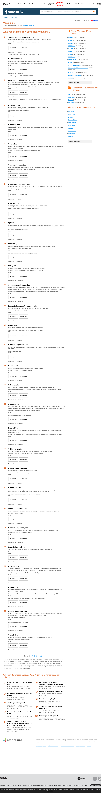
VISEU (70, 62)
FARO (70, 54)
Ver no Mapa (23, 47)
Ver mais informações (29, 25)
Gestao (70, 128)
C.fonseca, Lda (14, 404)
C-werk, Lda (12, 144)
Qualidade (71, 133)
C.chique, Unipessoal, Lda (18, 344)
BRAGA (70, 43)
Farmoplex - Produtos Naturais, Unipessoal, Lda (26, 80)
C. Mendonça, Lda (15, 449)
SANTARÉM (72, 59)
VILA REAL (71, 72)
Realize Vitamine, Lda (16, 59)
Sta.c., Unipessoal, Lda (16, 547)
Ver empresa (13, 47)
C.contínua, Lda (14, 125)
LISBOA (70, 37)
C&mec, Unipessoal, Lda (17, 611)
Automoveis (72, 131)
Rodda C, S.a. (13, 366)
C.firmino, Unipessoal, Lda (18, 528)
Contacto (89, 745)
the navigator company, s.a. (17, 703)
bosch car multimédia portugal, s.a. (51, 691)
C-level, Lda (12, 325)
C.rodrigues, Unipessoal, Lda (19, 285)
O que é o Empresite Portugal (67, 745)
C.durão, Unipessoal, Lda (17, 468)
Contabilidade (72, 120)
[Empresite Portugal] (14, 13)
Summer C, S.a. (14, 244)
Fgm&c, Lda (12, 223)
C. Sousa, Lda (13, 385)
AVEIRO (70, 48)
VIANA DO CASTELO (75, 65)
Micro (70, 94)
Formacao (71, 125)
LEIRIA (70, 51)
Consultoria (72, 122)
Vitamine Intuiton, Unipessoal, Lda (21, 37)
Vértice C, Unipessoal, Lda (18, 508)
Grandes (71, 102)
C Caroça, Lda (13, 566)
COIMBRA (71, 57)
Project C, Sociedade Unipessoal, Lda (22, 306)
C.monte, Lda (13, 635)
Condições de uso (80, 745)
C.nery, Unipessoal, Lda (17, 165)
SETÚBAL (71, 46)
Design (70, 136)
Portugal (71, 111)
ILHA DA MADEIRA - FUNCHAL (78, 68)
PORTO (70, 40)
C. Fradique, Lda (14, 487)
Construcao (72, 114)
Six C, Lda (12, 266)
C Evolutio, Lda (14, 105)
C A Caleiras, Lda (14, 203)
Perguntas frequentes (41, 745)
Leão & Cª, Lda (13, 428)
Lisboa (70, 117)
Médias (70, 100)
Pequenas (71, 97)
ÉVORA (70, 78)
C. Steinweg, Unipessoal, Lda (19, 184)
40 (41, 656)
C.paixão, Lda (13, 587)
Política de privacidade (53, 745)
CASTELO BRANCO (74, 75)
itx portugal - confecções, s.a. (49, 715)
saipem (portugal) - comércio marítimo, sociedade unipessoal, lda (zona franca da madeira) (19, 723)
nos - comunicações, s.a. (48, 699)
